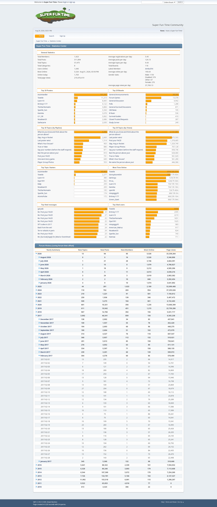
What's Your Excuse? (45, 143)
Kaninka (41, 113)
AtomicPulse (42, 196)
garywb (40, 209)
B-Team (112, 113)
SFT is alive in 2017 (45, 224)
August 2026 (45, 257)
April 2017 (44, 348)
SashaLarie (42, 122)
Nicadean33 (42, 119)
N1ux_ (111, 181)
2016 (40, 465)
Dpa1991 (41, 181)
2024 (40, 290)
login (65, 2)
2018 (40, 312)
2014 (40, 472)
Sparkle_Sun (42, 110)
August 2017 (45, 334)
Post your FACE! (44, 156)
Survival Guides (115, 116)
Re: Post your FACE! (45, 212)
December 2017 (46, 319)
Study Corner (114, 122)
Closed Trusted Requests (118, 119)
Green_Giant (114, 199)
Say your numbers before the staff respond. (55, 150)
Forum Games (114, 98)
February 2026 (46, 279)
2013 (40, 476)
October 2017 (46, 326)
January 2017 (45, 461)
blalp (39, 184)
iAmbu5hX (149, 69)
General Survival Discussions (120, 107)
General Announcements (119, 94)
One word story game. (46, 159)
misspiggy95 (114, 193)
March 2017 (45, 352)
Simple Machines (52, 502)
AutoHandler (43, 94)
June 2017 (44, 341)
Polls (111, 104)
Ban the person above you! (48, 153)
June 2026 (44, 264)
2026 (40, 254)
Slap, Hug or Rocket (45, 137)
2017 (40, 316)
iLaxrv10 (41, 101)
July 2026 (44, 261)
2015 (40, 469)
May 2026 (44, 268)
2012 (40, 479)
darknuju (112, 178)
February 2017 (46, 356)
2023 (40, 294)
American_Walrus (116, 227)
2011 (40, 483)
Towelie (40, 98)
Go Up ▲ (181, 502)
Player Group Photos (46, 162)
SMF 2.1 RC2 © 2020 (39, 502)
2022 (40, 297)
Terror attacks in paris (46, 230)
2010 (40, 487)
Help (162, 502)
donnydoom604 (115, 175)
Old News (112, 110)
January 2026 (45, 283)
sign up (72, 2)
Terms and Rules (171, 502)
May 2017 (44, 345)
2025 (40, 286)
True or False (43, 147)
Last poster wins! (44, 140)
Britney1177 (42, 104)
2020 (40, 305)
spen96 (112, 190)
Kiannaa (112, 237)
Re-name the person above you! (121, 162)
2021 (40, 301)
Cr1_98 (40, 116)
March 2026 (45, 275)
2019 (40, 308)
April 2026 (44, 272)
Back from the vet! (45, 227)
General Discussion (116, 101)
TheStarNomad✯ (44, 107)
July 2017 (44, 337)
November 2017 (47, 323)
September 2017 (47, 330)
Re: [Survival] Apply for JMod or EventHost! (54, 237)
